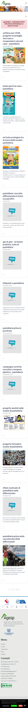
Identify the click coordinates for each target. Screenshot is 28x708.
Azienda (3, 644)
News (2, 651)
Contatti (3, 654)
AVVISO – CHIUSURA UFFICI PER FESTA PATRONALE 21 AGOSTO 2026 (15, 24)
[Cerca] (26, 17)
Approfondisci (20, 702)
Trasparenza (4, 649)
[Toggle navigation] (26, 3)
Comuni (3, 646)
